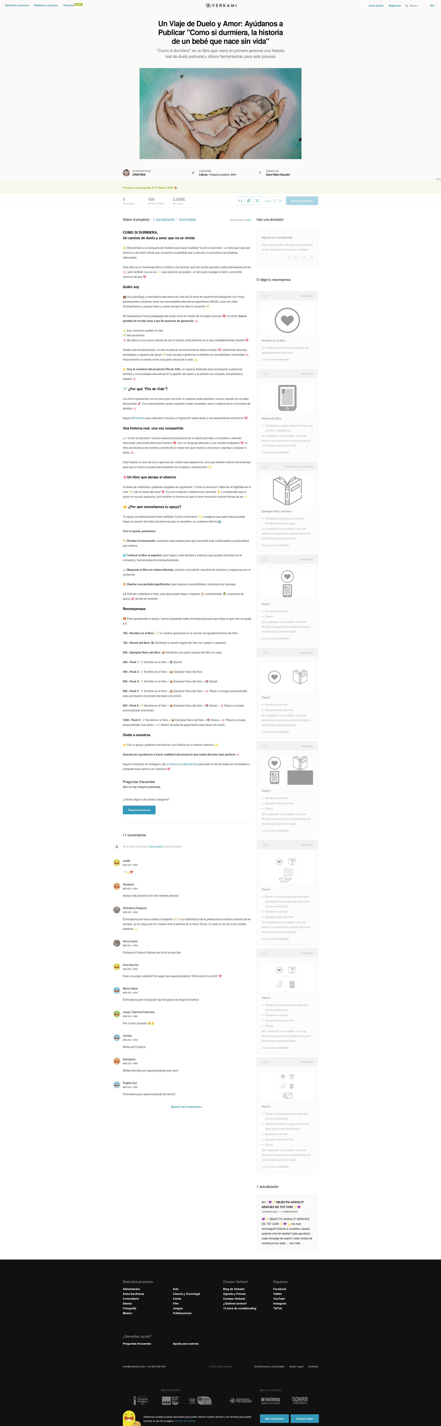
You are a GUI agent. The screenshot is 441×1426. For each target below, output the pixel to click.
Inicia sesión (376, 5)
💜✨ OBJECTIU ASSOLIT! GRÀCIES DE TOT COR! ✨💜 (283, 1204)
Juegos (178, 1308)
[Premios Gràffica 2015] (140, 1400)
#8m (233, 174)
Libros (203, 174)
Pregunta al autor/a (139, 810)
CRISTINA (139, 174)
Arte (175, 1289)
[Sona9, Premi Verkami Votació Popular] (300, 1400)
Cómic (177, 1299)
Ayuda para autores (186, 1344)
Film (175, 1303)
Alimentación (131, 1289)
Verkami (220, 5)
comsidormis (173, 764)
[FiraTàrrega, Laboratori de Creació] (270, 1400)
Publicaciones (182, 1313)
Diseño (127, 1303)
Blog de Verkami (233, 1289)
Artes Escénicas (133, 1294)
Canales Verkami (234, 1299)
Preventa (68, 5)
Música (127, 1313)
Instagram (279, 1303)
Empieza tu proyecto (46, 5)
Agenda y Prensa (234, 1294)
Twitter (277, 1294)
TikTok (277, 1308)
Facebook (279, 1289)
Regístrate (395, 5)
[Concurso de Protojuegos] (240, 1400)
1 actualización (164, 219)
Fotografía (129, 1308)
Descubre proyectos (17, 5)
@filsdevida (138, 418)
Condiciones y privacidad (269, 1366)
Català (248, 219)
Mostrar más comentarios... (187, 1106)
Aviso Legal (296, 1366)
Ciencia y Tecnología (186, 1294)
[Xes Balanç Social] (170, 1400)
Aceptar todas (304, 1418)
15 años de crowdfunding (239, 1308)
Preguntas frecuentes (137, 1344)
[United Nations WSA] (200, 1400)
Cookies (313, 1366)
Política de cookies (185, 1421)
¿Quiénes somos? (235, 1303)
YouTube (279, 1299)
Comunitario (131, 1299)
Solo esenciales (274, 1418)
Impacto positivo (219, 174)
